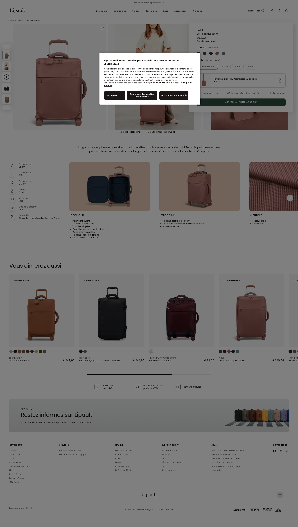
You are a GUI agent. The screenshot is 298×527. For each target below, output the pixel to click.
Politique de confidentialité (157, 82)
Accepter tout (114, 95)
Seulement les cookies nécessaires (142, 95)
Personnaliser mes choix (174, 95)
